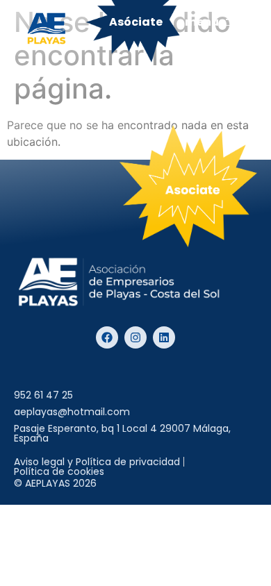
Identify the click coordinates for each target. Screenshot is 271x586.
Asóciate (136, 22)
